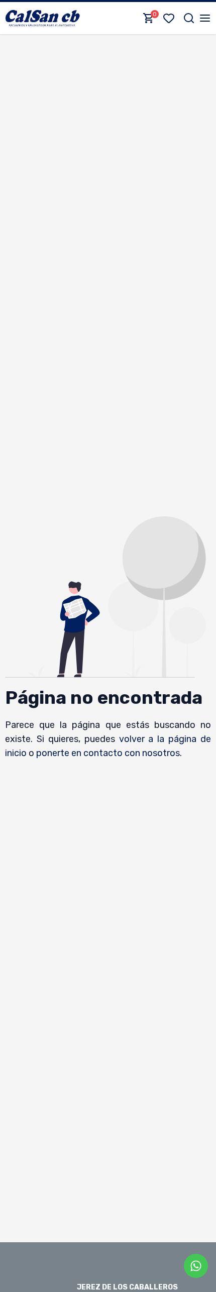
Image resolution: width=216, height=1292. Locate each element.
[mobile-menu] (205, 18)
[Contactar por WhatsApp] (196, 1266)
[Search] (189, 18)
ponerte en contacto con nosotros (108, 753)
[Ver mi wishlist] (171, 18)
